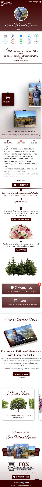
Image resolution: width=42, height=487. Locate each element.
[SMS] (21, 41)
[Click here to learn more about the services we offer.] (21, 467)
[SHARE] (29, 41)
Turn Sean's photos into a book (21, 132)
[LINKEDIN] (5, 41)
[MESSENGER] (21, 36)
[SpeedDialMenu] (37, 482)
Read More (21, 181)
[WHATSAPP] (36, 36)
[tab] (8, 142)
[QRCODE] (5, 36)
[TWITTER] (29, 36)
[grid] (21, 104)
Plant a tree (21, 250)
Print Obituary (22, 185)
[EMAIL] (13, 41)
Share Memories (22, 477)
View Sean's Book (21, 374)
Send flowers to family (21, 219)
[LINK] (36, 41)
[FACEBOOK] (13, 36)
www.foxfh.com (10, 176)
